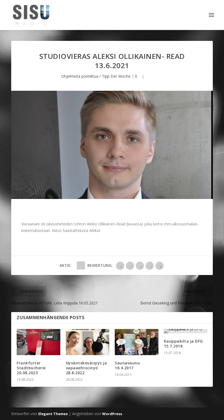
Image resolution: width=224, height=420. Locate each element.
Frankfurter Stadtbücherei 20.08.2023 (31, 367)
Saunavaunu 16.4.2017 (127, 365)
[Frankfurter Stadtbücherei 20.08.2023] (38, 342)
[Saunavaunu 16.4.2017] (136, 342)
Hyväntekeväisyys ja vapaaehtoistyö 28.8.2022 (86, 367)
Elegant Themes (53, 413)
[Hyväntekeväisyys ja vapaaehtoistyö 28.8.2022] (88, 342)
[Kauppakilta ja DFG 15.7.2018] (186, 331)
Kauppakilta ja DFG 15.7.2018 (183, 344)
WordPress (112, 413)
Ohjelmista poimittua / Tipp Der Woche (96, 76)
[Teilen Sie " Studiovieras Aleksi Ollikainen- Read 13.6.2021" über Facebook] (80, 265)
